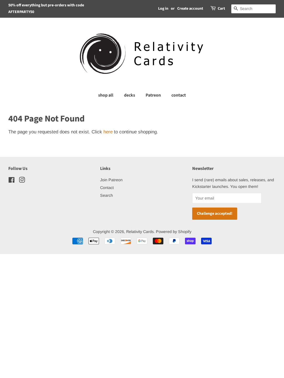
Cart (221, 8)
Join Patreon (111, 180)
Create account (190, 8)
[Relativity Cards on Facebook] (11, 181)
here (108, 131)
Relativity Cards (140, 231)
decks (129, 95)
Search (106, 195)
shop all (105, 95)
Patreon (153, 95)
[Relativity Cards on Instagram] (22, 181)
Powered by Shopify (173, 231)
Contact (107, 187)
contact (178, 95)
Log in (163, 8)
